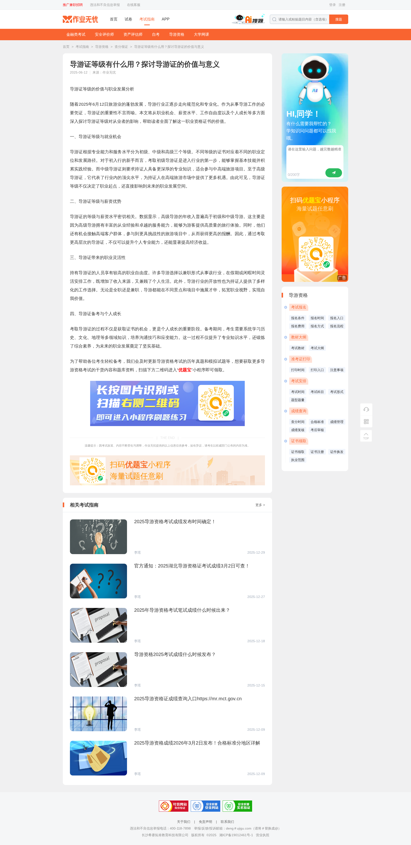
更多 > (260, 505)
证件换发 (336, 452)
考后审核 (317, 430)
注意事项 (336, 370)
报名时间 (317, 318)
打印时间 (297, 370)
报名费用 (297, 326)
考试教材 (297, 348)
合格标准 (317, 422)
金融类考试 (75, 34)
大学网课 (201, 34)
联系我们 (227, 822)
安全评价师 (104, 34)
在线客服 (133, 5)
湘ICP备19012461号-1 (236, 835)
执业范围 (297, 460)
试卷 (128, 19)
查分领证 (121, 47)
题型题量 (297, 400)
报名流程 (336, 326)
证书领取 (297, 452)
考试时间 (297, 392)
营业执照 (262, 835)
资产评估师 (132, 34)
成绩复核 (297, 430)
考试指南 (147, 19)
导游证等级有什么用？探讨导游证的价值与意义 (169, 47)
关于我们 (183, 822)
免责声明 (205, 822)
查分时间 (297, 422)
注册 (342, 5)
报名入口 (336, 318)
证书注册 (317, 452)
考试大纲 (317, 348)
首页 (113, 19)
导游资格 (176, 34)
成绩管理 (336, 422)
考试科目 (317, 392)
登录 (332, 5)
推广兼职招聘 (73, 5)
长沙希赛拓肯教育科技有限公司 (165, 835)
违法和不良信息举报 (105, 5)
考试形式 (336, 392)
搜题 (338, 19)
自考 (156, 34)
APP (166, 19)
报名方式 (317, 326)
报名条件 (297, 318)
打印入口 (317, 370)
